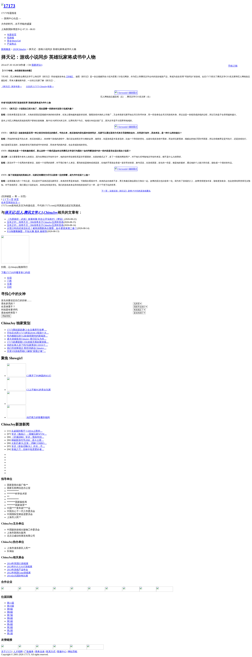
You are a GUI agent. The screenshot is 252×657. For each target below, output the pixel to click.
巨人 (19, 212)
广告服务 (29, 651)
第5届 (10, 621)
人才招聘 (18, 651)
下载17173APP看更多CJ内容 (15, 272)
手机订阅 (232, 66)
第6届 (10, 618)
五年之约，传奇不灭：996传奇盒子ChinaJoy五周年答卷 (35, 222)
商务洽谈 (39, 651)
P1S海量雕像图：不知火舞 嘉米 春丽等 (27, 231)
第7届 (10, 615)
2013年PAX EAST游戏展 (19, 566)
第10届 (10, 606)
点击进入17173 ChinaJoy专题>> (40, 86)
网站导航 (72, 651)
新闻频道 (5, 49)
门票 (9, 281)
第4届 (10, 624)
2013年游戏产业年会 (17, 569)
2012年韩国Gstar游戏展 (19, 572)
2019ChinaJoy (19, 49)
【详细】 (69, 77)
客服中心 (61, 651)
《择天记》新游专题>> (11, 86)
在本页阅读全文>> (10, 202)
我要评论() (37, 65)
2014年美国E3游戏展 (17, 563)
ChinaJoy (51, 212)
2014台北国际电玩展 (17, 575)
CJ (41, 212)
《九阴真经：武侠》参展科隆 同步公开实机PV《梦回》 (35, 219)
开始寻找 (6, 316)
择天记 (10, 212)
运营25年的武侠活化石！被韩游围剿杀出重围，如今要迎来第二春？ (42, 228)
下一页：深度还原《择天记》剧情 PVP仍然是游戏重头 (126, 191)
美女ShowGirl (14, 41)
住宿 (9, 278)
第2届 (10, 630)
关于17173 (6, 651)
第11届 (10, 603)
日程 (9, 287)
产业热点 (11, 44)
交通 (9, 284)
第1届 (10, 633)
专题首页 (11, 34)
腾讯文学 (31, 212)
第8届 (10, 612)
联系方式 (50, 651)
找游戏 (10, 37)
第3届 (10, 627)
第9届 (10, 609)
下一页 (9, 199)
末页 (16, 199)
